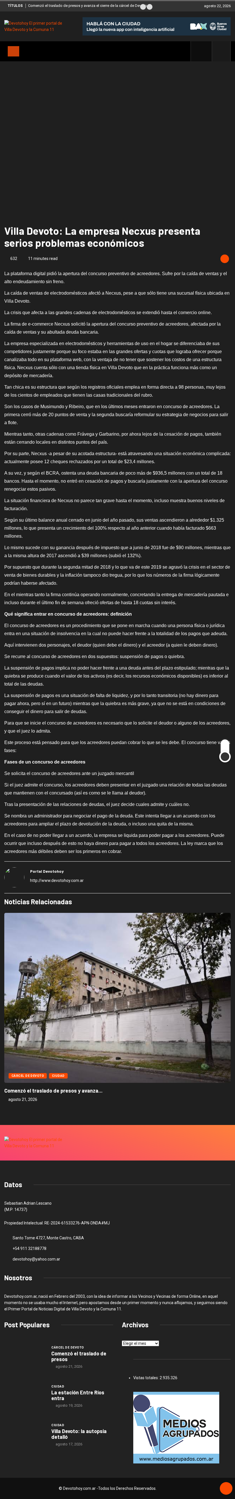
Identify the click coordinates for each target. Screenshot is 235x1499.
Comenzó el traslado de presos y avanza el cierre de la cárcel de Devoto (87, 5)
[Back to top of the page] (226, 1488)
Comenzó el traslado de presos (78, 1356)
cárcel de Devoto (27, 1076)
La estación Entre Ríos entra (77, 1395)
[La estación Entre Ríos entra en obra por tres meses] (25, 1395)
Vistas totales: (146, 1377)
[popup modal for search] (221, 51)
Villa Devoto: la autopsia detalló (79, 1434)
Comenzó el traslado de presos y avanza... (53, 1090)
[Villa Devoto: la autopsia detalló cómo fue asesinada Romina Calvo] (25, 1434)
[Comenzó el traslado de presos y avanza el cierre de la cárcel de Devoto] (25, 1356)
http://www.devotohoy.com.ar (57, 880)
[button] (143, 7)
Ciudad (58, 1076)
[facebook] (204, 51)
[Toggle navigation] (13, 51)
